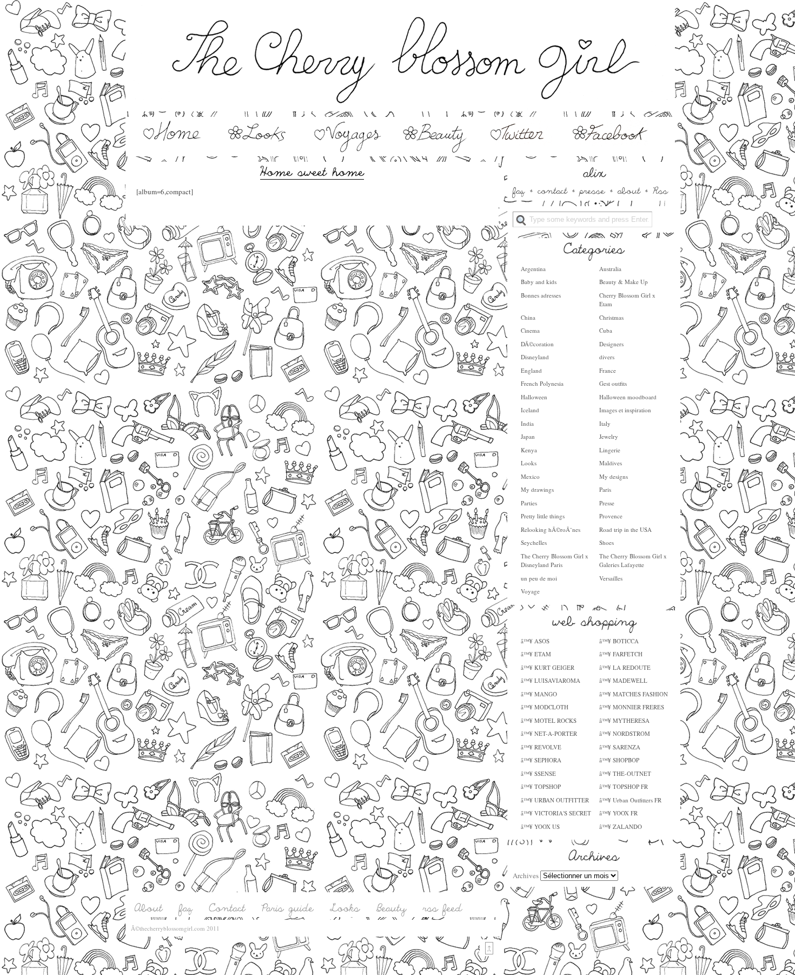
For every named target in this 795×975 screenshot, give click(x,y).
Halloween (534, 397)
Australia (610, 269)
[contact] (552, 190)
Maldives (610, 463)
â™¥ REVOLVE (541, 747)
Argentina (533, 269)
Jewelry (608, 436)
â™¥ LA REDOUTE (625, 667)
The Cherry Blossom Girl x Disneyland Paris (554, 560)
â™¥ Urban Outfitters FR (630, 800)
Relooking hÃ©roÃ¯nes (550, 529)
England (531, 370)
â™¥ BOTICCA (619, 641)
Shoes (606, 542)
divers (606, 357)
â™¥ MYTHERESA (624, 720)
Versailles (610, 578)
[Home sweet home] (312, 170)
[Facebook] (610, 150)
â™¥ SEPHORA (541, 760)
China (528, 317)
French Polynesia (542, 383)
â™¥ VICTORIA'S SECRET (556, 813)
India (527, 423)
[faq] (519, 190)
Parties (529, 503)
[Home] (170, 150)
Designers (611, 344)
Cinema (530, 330)
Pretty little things (543, 516)
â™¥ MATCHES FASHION (633, 694)
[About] (149, 908)
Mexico (530, 476)
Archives (526, 875)
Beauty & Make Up (623, 282)
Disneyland (535, 357)
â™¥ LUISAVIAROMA (550, 680)
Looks (528, 463)
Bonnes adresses (541, 295)
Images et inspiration (625, 410)
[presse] (592, 190)
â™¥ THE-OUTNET (625, 773)
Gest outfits (613, 383)
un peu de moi (539, 578)
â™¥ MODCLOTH (544, 707)
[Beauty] (434, 150)
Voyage (530, 591)
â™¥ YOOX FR (618, 813)
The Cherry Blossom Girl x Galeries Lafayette (633, 560)
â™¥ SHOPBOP (619, 760)
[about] (629, 190)
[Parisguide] (288, 908)
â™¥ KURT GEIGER (547, 667)
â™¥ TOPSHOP (541, 786)
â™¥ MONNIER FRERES (631, 707)
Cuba (605, 330)
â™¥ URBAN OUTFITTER (555, 800)
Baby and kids (538, 282)
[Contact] (227, 908)
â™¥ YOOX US (540, 826)
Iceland (530, 410)
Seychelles (534, 542)
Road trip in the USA (625, 529)
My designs (613, 476)
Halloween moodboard (628, 397)
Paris (605, 489)
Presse (606, 503)
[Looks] (260, 150)
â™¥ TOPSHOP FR (623, 786)
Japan (528, 436)
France (607, 370)
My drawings (537, 489)
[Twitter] (519, 150)
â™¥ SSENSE (538, 773)
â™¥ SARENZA (619, 747)
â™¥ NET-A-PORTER (549, 733)
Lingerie (609, 450)
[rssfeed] (442, 908)
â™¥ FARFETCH (620, 654)
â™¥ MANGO (539, 694)
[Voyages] (348, 150)
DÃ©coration (537, 344)
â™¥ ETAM (536, 654)
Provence (610, 516)
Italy (605, 423)
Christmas (611, 317)
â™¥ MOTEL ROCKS (549, 720)
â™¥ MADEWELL (623, 680)
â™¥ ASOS (535, 641)
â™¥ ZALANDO (620, 826)
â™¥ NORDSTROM (624, 733)
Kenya (529, 450)
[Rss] (660, 190)
